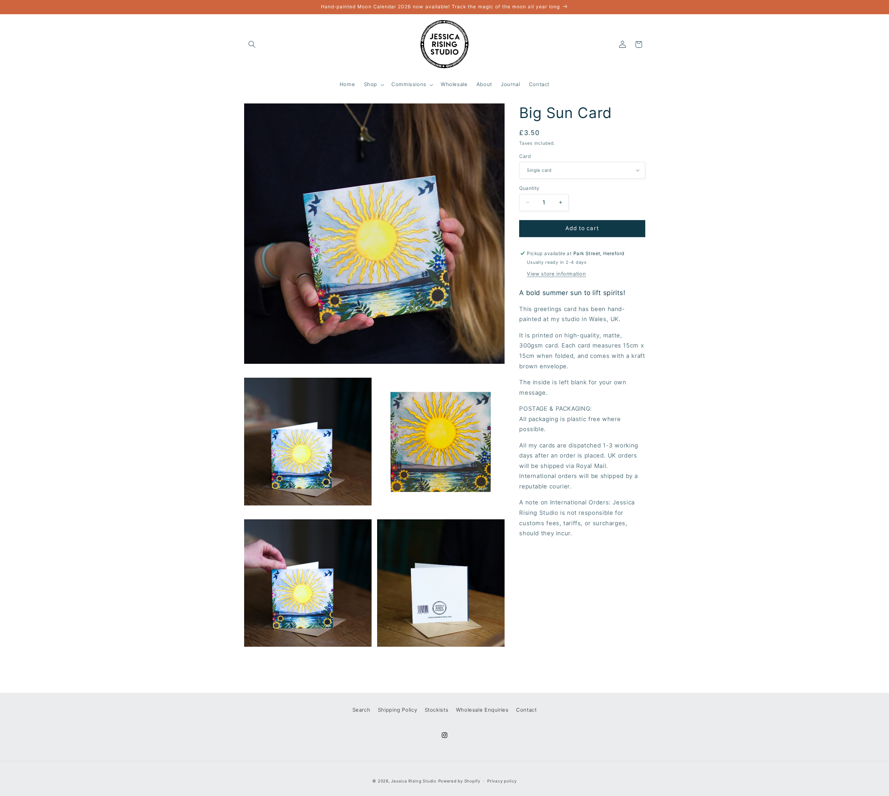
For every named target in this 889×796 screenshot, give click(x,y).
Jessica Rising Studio (413, 781)
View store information (556, 273)
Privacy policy (501, 781)
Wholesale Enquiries (482, 710)
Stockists (437, 710)
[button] (252, 44)
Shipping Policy (397, 710)
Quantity (529, 188)
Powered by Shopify (459, 781)
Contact (526, 710)
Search (361, 710)
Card (525, 156)
